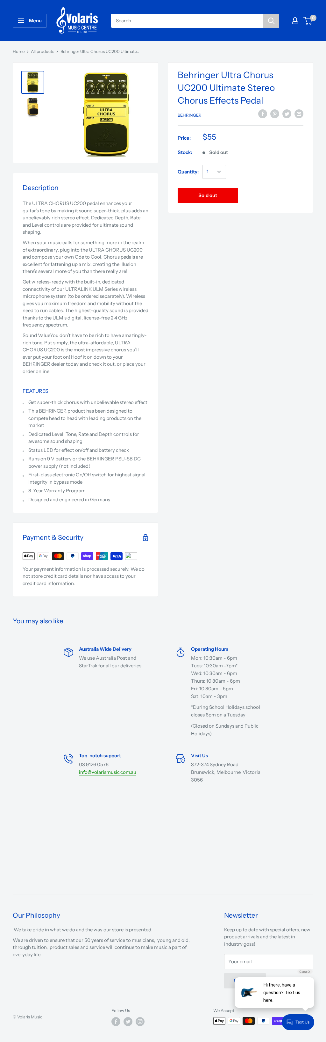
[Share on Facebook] (262, 113)
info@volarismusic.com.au (107, 772)
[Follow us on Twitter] (128, 1021)
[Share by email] (298, 113)
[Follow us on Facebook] (115, 1021)
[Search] (271, 21)
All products (42, 51)
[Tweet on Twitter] (286, 113)
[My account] (295, 20)
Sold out (207, 195)
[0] (308, 21)
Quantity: (188, 172)
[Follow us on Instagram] (140, 1021)
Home (19, 51)
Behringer (190, 115)
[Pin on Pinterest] (274, 113)
